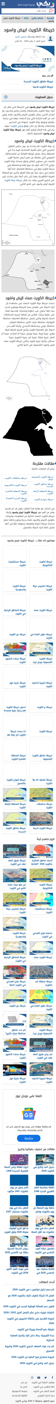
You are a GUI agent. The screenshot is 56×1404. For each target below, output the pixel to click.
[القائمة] (3, 3)
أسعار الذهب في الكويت (44, 1391)
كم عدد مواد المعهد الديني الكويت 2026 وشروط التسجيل (29, 1348)
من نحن (24, 1382)
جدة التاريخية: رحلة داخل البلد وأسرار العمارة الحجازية (32, 1337)
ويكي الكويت (17, 126)
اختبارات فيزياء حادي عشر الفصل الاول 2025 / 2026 (29, 1312)
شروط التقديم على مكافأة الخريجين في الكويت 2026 (30, 1321)
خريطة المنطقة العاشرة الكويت (16, 492)
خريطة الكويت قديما (43, 87)
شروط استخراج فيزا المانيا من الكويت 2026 (32, 1357)
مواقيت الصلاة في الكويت (43, 1382)
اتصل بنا (23, 1387)
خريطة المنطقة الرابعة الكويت (43, 492)
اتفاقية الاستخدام (19, 1395)
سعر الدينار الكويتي (46, 1395)
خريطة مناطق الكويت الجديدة (38, 81)
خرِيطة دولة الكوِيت (13, 180)
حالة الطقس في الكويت (44, 1387)
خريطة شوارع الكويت (43, 499)
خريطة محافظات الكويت (16, 478)
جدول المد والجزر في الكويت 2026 (37, 1363)
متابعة (29, 1138)
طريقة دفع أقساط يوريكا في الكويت (35, 1329)
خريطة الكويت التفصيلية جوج (42, 478)
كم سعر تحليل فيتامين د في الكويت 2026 (33, 1289)
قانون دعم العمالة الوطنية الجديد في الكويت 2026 (28, 1306)
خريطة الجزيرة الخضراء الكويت (16, 499)
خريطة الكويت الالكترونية (15, 485)
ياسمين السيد (21, 37)
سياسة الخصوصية (19, 1391)
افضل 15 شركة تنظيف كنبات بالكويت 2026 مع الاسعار (31, 1298)
